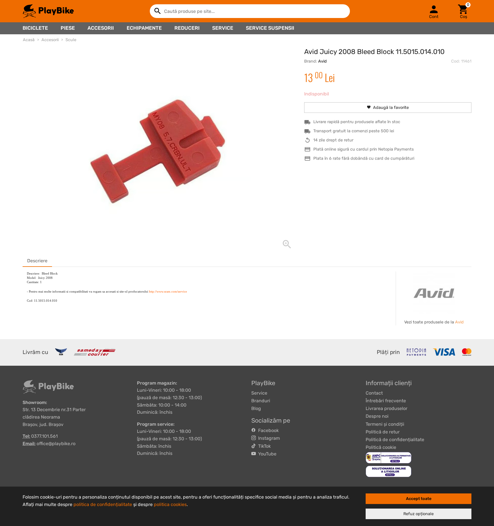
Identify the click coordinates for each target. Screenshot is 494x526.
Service (222, 28)
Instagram (268, 438)
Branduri (260, 400)
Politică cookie (381, 447)
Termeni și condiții (385, 424)
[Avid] (434, 292)
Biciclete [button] (35, 28)
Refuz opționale (418, 513)
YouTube (266, 454)
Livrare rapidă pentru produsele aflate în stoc (356, 121)
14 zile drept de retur (333, 140)
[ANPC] (388, 457)
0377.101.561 (44, 436)
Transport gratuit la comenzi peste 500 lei (353, 131)
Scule (70, 39)
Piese (68, 28)
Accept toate (418, 498)
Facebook (267, 430)
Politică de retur (383, 432)
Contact (374, 393)
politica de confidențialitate (102, 504)
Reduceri (187, 28)
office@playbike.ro (56, 443)
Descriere (37, 260)
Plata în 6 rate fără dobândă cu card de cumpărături (363, 158)
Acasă (29, 39)
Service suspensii (270, 28)
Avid (322, 61)
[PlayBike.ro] (48, 11)
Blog (256, 408)
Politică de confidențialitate (395, 439)
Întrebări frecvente (386, 400)
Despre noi (377, 416)
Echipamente (144, 28)
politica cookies (170, 504)
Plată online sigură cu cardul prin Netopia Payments (363, 149)
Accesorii (100, 28)
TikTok (263, 446)
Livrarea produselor (386, 408)
